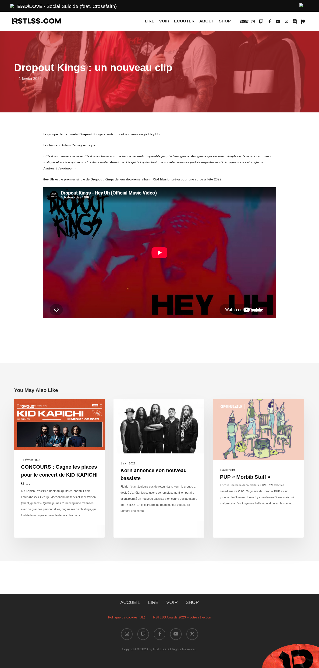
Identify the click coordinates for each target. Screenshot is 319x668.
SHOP (192, 602)
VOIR (172, 602)
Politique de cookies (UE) (126, 617)
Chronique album (231, 406)
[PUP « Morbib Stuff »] (258, 468)
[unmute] (301, 4)
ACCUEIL (130, 602)
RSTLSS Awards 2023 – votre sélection (182, 617)
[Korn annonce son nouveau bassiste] (158, 468)
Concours (28, 406)
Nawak (125, 406)
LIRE (153, 602)
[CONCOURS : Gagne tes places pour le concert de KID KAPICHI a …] (59, 468)
